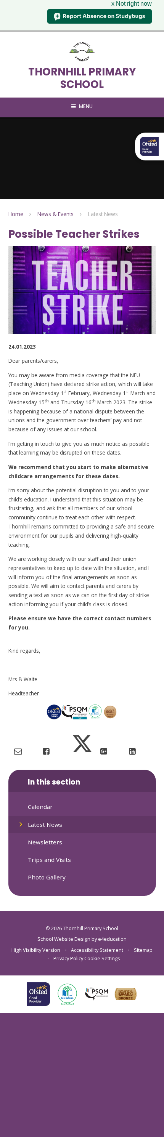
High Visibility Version (35, 949)
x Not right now (131, 3)
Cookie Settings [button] (102, 958)
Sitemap (143, 949)
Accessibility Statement (97, 949)
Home (15, 214)
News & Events (55, 214)
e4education (112, 938)
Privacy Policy (68, 958)
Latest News (103, 214)
